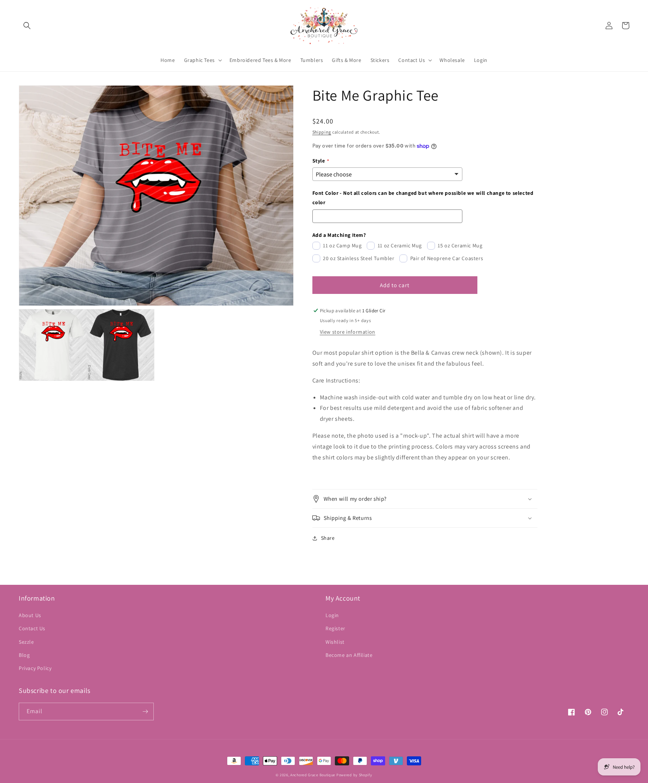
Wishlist (335, 641)
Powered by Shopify (354, 774)
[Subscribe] (145, 711)
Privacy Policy (35, 668)
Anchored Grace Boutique (312, 774)
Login (332, 615)
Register (335, 628)
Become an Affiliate (349, 655)
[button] (27, 25)
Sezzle (26, 641)
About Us (30, 615)
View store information (347, 331)
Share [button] (328, 538)
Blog (24, 655)
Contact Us (32, 628)
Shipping (322, 132)
